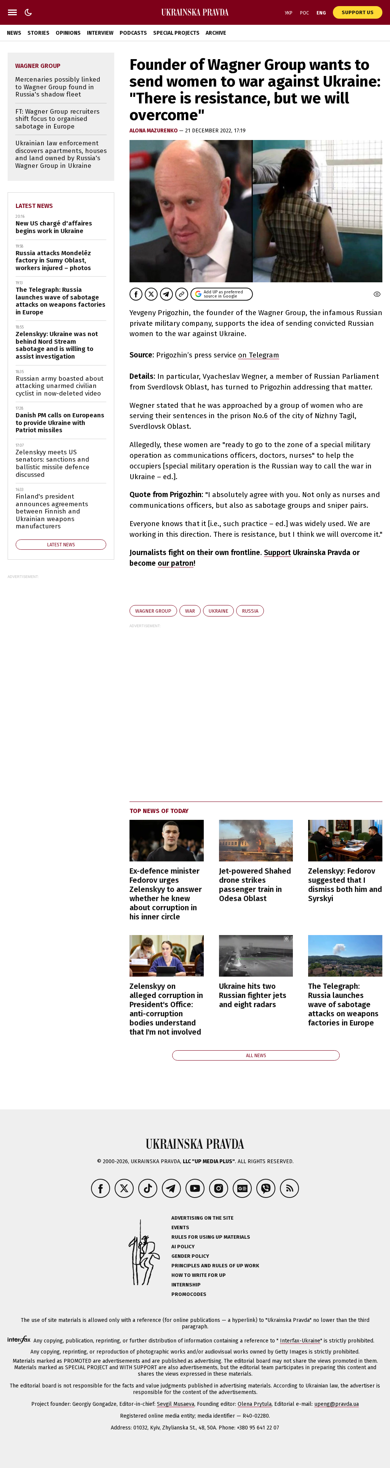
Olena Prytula (255, 1404)
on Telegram (258, 355)
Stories (38, 33)
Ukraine (218, 611)
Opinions (68, 33)
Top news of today (159, 810)
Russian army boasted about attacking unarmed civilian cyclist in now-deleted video (60, 386)
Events (180, 1227)
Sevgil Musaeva (175, 1404)
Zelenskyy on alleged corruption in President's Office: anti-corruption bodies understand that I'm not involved (166, 1009)
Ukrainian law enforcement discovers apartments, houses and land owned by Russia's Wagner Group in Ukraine (61, 154)
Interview (100, 33)
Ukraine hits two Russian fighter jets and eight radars (252, 995)
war (190, 611)
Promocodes (188, 1294)
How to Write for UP (198, 1275)
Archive (216, 33)
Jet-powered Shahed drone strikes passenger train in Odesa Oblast (255, 884)
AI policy (183, 1246)
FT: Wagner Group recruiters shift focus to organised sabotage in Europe (57, 119)
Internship (186, 1285)
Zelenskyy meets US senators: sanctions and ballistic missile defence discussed (53, 463)
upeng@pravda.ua (336, 1404)
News (14, 33)
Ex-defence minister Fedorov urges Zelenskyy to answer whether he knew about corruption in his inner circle (165, 893)
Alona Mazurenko (154, 130)
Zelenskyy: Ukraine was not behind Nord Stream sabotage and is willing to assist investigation (57, 345)
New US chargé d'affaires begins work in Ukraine (54, 227)
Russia (250, 611)
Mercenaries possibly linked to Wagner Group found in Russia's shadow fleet (57, 87)
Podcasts (133, 33)
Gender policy (190, 1256)
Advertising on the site (202, 1218)
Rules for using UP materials (210, 1237)
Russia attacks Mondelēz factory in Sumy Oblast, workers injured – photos (53, 260)
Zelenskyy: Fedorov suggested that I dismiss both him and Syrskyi (345, 884)
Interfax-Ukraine (300, 1341)
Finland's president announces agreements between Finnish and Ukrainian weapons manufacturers (52, 511)
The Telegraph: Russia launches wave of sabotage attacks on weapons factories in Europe (343, 1004)
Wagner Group (153, 611)
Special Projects (176, 33)
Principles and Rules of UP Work (215, 1265)
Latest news (34, 205)
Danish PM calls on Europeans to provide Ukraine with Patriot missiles (60, 422)
